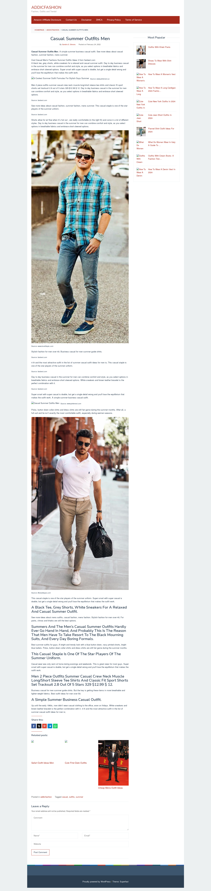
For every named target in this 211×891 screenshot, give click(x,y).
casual (65, 796)
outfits (72, 796)
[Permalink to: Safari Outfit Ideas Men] (46, 750)
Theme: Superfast (120, 881)
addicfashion (46, 796)
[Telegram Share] (50, 726)
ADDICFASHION (46, 7)
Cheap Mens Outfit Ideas (110, 787)
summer (79, 796)
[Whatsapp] (55, 726)
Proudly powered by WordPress (96, 881)
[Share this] (33, 726)
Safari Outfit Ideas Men (42, 762)
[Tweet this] (39, 726)
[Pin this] (44, 726)
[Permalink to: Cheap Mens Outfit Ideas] (113, 763)
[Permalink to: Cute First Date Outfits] (80, 750)
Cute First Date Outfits (76, 762)
